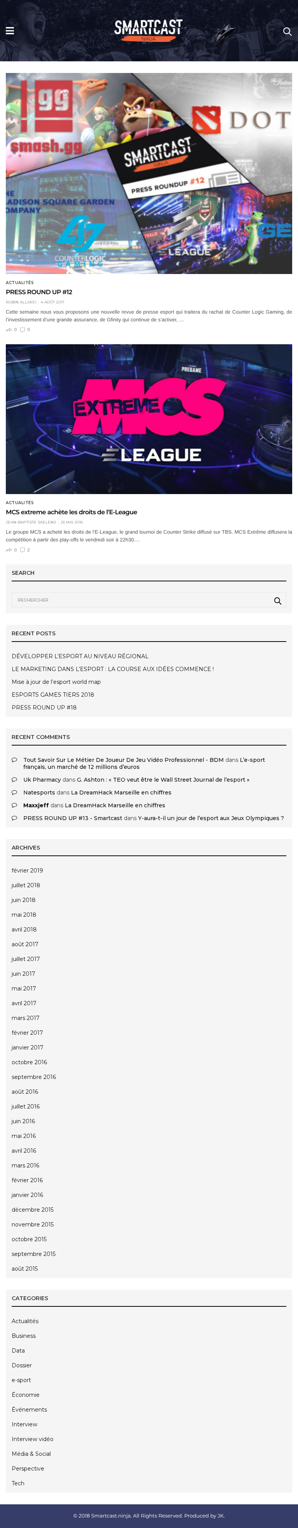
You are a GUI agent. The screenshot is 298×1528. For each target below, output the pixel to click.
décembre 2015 (33, 1209)
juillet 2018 (26, 885)
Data (18, 1350)
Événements (29, 1409)
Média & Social (31, 1453)
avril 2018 (24, 929)
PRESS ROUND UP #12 (39, 292)
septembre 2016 (34, 1077)
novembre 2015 (33, 1224)
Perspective (28, 1468)
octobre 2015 (29, 1239)
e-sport (21, 1380)
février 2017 (27, 1032)
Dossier (22, 1365)
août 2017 (25, 944)
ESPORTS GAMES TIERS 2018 (53, 694)
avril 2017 (24, 1003)
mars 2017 (26, 1018)
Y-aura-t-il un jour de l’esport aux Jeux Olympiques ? (211, 818)
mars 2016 (25, 1165)
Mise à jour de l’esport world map (56, 681)
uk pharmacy (42, 779)
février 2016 (27, 1180)
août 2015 (25, 1268)
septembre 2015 (33, 1253)
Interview (24, 1424)
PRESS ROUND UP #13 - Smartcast (72, 818)
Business (24, 1335)
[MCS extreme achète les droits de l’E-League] (149, 419)
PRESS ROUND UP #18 (44, 707)
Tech (18, 1483)
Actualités (20, 283)
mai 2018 (24, 914)
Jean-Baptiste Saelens (31, 522)
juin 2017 (23, 973)
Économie (26, 1394)
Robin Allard (21, 302)
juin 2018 (24, 900)
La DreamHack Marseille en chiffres (121, 792)
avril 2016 (24, 1150)
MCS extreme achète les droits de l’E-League (71, 512)
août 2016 (25, 1091)
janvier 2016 (27, 1195)
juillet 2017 (26, 959)
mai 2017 (24, 988)
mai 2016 (24, 1136)
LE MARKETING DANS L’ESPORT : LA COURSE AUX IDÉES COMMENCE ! (113, 669)
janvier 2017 (27, 1047)
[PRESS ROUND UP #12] (149, 173)
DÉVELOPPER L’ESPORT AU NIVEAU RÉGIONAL (80, 656)
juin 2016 (23, 1121)
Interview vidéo (33, 1439)
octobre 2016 (29, 1062)
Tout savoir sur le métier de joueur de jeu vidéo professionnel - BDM (123, 759)
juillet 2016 (26, 1106)
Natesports (39, 792)
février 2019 (27, 870)
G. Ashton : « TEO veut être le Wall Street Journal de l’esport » (163, 779)
